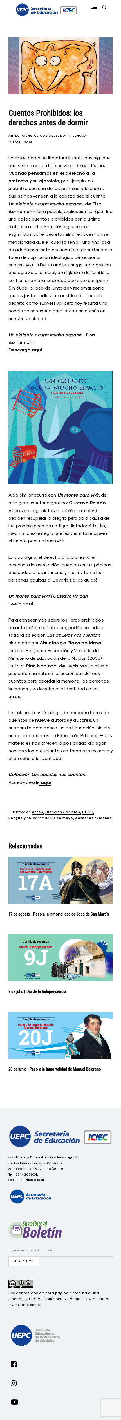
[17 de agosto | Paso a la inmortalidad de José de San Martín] (60, 880)
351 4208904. (26, 1174)
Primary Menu (94, 7)
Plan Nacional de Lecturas (56, 666)
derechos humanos (93, 818)
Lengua (80, 136)
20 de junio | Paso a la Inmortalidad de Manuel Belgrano (54, 1069)
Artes (14, 136)
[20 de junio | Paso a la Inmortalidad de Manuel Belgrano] (60, 1035)
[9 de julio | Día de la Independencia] (60, 957)
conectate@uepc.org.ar (26, 1179)
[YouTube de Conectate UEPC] (14, 1401)
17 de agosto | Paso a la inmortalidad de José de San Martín (58, 914)
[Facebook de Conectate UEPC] (13, 1363)
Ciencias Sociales (40, 136)
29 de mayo (61, 818)
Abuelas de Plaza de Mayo (70, 643)
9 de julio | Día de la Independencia (37, 991)
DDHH (65, 136)
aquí (37, 350)
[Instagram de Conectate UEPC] (13, 1382)
